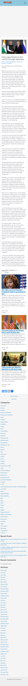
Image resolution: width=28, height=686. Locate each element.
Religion (2, 509)
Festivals (3, 449)
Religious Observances (6, 514)
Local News (3, 489)
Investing (3, 482)
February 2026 (4, 584)
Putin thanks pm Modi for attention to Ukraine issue (12, 368)
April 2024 (3, 635)
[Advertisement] (14, 21)
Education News (4, 438)
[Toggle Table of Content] (17, 270)
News (2, 500)
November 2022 (4, 674)
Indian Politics (4, 472)
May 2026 (3, 577)
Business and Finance (6, 412)
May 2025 (3, 605)
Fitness (2, 459)
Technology (3, 528)
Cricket (2, 426)
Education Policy (5, 440)
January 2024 (4, 642)
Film (1, 452)
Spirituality (3, 521)
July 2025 (3, 600)
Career (2, 417)
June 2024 (3, 630)
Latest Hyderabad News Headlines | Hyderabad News (13, 486)
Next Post (14, 399)
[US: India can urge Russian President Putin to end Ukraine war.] (14, 281)
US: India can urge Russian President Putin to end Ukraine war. (13, 292)
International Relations (6, 479)
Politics (2, 505)
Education (3, 435)
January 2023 (4, 670)
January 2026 (4, 586)
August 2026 (4, 570)
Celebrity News (4, 422)
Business (3, 410)
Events (2, 447)
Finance (2, 456)
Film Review (3, 454)
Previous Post (14, 396)
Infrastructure (4, 475)
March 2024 (3, 637)
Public (2, 507)
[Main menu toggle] (25, 3)
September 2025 (5, 595)
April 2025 (3, 607)
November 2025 (4, 591)
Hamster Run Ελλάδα (6, 465)
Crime (2, 428)
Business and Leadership (6, 415)
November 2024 (4, 619)
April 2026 (3, 579)
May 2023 (3, 660)
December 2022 (4, 672)
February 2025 (4, 612)
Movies (2, 491)
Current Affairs (4, 431)
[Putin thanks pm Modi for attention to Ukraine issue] (14, 358)
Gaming (2, 463)
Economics (3, 433)
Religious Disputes (5, 512)
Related (7, 272)
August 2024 (4, 625)
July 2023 (3, 656)
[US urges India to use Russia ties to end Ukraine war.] (14, 322)
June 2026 (3, 575)
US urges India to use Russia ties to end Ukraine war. (13, 331)
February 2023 (4, 667)
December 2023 (4, 644)
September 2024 (5, 623)
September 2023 (5, 651)
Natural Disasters (5, 496)
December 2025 (4, 588)
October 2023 (4, 649)
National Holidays (5, 493)
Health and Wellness (5, 470)
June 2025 (3, 602)
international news (5, 477)
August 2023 (4, 653)
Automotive (3, 405)
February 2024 (4, 639)
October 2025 (4, 593)
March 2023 (3, 665)
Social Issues (4, 519)
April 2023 (3, 663)
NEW (2, 498)
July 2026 (3, 572)
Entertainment (4, 442)
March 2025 (3, 609)
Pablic (2, 502)
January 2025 (4, 614)
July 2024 (3, 628)
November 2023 (4, 646)
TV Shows (3, 533)
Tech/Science (4, 526)
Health (2, 468)
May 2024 (3, 632)
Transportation (4, 530)
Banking (2, 408)
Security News (4, 516)
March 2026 (3, 582)
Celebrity (3, 419)
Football (2, 461)
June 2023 (3, 658)
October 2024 (4, 621)
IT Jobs (2, 484)
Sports (2, 523)
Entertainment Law (5, 445)
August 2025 (4, 598)
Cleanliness (3, 424)
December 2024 (4, 616)
